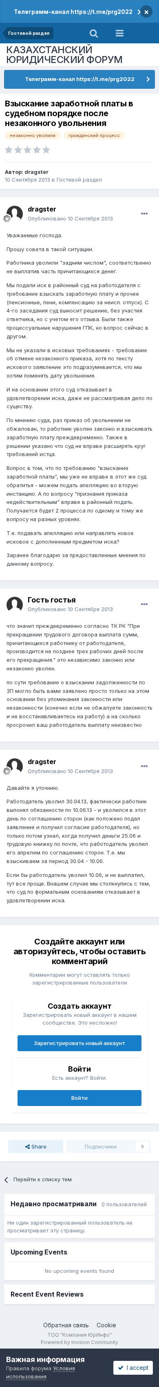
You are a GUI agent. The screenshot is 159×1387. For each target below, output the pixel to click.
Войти (79, 1098)
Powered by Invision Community (79, 1342)
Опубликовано (70, 218)
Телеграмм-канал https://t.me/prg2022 (73, 11)
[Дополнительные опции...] (144, 214)
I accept (136, 1367)
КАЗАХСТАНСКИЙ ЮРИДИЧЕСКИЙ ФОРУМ (64, 54)
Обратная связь (66, 1325)
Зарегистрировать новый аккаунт (79, 1043)
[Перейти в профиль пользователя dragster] (15, 214)
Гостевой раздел (79, 179)
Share (38, 1146)
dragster (36, 172)
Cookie (106, 1325)
